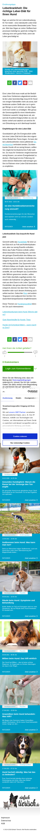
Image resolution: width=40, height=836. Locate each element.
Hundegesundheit (25, 304)
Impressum (5, 818)
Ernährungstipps (9, 4)
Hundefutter (22, 242)
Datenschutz (6, 821)
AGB (3, 823)
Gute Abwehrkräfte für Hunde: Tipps (17, 320)
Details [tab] (18, 398)
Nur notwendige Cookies (20, 443)
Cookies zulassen (20, 436)
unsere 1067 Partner (17, 412)
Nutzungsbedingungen (22, 380)
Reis (25, 293)
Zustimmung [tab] (7, 398)
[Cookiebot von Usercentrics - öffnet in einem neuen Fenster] (28, 391)
